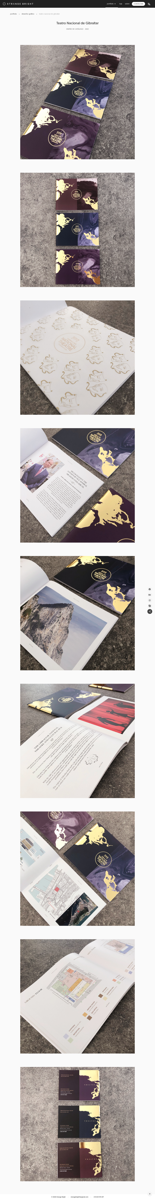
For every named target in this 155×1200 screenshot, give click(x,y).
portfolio (13, 14)
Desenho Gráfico (28, 14)
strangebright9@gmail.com (79, 1197)
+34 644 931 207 (98, 1197)
